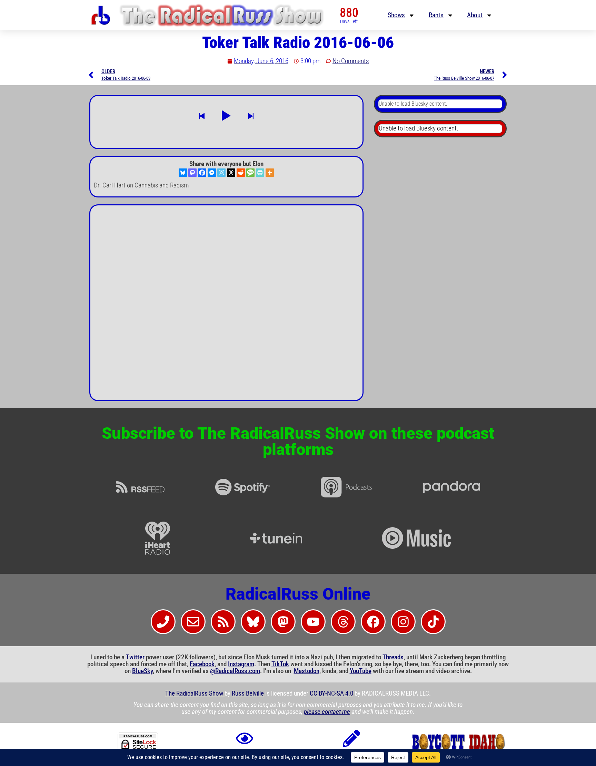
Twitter (135, 657)
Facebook (202, 664)
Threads (393, 657)
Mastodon (306, 671)
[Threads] (231, 172)
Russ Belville (248, 693)
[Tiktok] (433, 621)
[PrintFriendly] (260, 172)
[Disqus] (226, 305)
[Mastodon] (192, 172)
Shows (396, 15)
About (475, 15)
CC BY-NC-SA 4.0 (331, 693)
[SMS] (250, 172)
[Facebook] (202, 172)
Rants (436, 15)
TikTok (280, 664)
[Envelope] (193, 621)
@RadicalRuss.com (235, 671)
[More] (270, 172)
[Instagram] (221, 172)
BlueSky (142, 671)
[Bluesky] (183, 172)
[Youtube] (313, 621)
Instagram (241, 664)
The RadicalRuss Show (195, 693)
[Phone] (163, 621)
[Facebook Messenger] (212, 172)
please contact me (327, 712)
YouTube (360, 671)
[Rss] (223, 621)
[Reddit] (241, 172)
